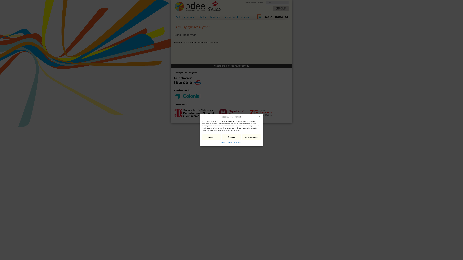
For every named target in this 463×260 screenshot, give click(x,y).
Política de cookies (227, 142)
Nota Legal (237, 142)
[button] (259, 117)
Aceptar (211, 137)
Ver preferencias (251, 137)
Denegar (231, 137)
